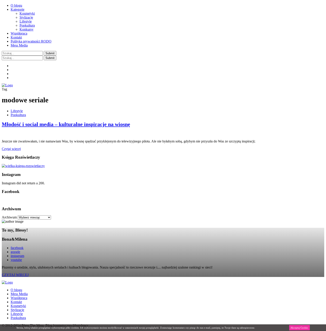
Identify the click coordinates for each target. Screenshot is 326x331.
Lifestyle (26, 21)
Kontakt (16, 37)
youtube (16, 260)
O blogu (16, 5)
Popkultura (27, 25)
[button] (50, 53)
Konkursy (26, 29)
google (15, 252)
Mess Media (19, 45)
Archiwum (9, 217)
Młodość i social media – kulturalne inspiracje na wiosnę (66, 124)
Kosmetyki (27, 13)
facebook (17, 248)
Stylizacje (26, 17)
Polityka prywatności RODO (31, 41)
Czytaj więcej (11, 149)
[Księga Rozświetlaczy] (23, 166)
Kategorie (17, 9)
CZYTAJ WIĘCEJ (15, 275)
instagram (17, 256)
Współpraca (19, 33)
